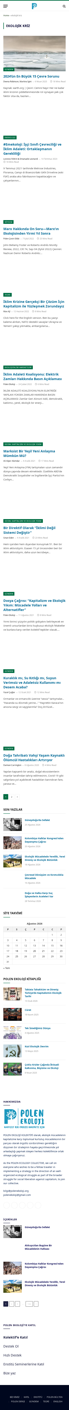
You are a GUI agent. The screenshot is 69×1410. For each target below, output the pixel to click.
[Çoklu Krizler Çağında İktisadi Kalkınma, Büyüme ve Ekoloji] (12, 1069)
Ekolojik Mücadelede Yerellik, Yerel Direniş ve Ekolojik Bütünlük (45, 858)
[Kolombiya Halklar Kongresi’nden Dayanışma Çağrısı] (12, 842)
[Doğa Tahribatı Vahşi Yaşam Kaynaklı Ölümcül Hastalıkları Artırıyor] (34, 732)
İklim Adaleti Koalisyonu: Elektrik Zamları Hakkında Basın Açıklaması (32, 376)
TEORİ (7, 294)
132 (29, 1303)
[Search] (64, 6)
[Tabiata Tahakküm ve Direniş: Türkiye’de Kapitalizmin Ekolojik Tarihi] (12, 994)
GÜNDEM (9, 69)
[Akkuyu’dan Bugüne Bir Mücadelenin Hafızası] (12, 1249)
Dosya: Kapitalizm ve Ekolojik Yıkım (23, 444)
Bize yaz (9, 1373)
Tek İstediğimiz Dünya (37, 1028)
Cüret (28, 1010)
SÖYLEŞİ (8, 222)
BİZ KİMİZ (14, 1397)
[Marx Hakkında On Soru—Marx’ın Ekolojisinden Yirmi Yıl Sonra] (34, 206)
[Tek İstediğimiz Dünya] (12, 1032)
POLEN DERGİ (18, 1401)
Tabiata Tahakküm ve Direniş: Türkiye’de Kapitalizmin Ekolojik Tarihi (43, 993)
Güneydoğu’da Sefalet (37, 820)
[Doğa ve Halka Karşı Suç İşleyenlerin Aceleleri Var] (12, 897)
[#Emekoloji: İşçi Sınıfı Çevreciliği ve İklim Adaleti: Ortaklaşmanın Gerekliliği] (34, 121)
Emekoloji (10, 137)
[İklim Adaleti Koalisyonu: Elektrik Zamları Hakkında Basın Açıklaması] (34, 351)
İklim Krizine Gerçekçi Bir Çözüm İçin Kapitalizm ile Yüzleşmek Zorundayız (33, 303)
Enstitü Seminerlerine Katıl (23, 1364)
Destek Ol (11, 1346)
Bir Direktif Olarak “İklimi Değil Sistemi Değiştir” (29, 530)
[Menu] (5, 6)
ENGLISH (57, 1401)
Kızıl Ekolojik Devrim (37, 1046)
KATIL (26, 1397)
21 (43, 951)
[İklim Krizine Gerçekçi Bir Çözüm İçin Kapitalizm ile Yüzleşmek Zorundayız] (34, 278)
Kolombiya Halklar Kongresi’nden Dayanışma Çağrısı (44, 840)
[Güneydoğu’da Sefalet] (12, 824)
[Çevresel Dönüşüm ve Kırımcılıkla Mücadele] (12, 879)
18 (16, 951)
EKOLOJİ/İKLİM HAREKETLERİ (18, 367)
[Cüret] (12, 1014)
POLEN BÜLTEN (54, 1397)
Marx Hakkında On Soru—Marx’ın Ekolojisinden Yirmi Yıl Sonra (31, 231)
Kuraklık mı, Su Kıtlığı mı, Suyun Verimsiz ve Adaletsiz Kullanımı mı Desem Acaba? (32, 682)
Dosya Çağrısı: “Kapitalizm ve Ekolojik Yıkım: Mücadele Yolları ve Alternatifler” (34, 605)
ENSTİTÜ (38, 1397)
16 (61, 945)
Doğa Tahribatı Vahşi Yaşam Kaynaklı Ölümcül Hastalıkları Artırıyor (34, 757)
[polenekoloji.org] (34, 6)
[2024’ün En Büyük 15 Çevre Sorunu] (34, 53)
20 (34, 951)
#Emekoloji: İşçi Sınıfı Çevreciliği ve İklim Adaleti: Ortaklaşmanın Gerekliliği (32, 149)
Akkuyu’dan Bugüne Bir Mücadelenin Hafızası (38, 1247)
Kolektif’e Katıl (15, 1337)
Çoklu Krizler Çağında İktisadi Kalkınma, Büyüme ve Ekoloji (42, 1066)
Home (6, 15)
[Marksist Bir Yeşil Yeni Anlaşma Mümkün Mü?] (34, 428)
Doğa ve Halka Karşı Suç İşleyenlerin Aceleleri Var (39, 894)
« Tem (6, 968)
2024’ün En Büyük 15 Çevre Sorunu (31, 76)
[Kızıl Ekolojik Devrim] (12, 1050)
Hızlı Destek (12, 1355)
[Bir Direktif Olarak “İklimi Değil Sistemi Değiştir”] (34, 505)
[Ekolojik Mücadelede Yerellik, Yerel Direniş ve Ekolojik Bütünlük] (12, 861)
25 (16, 956)
